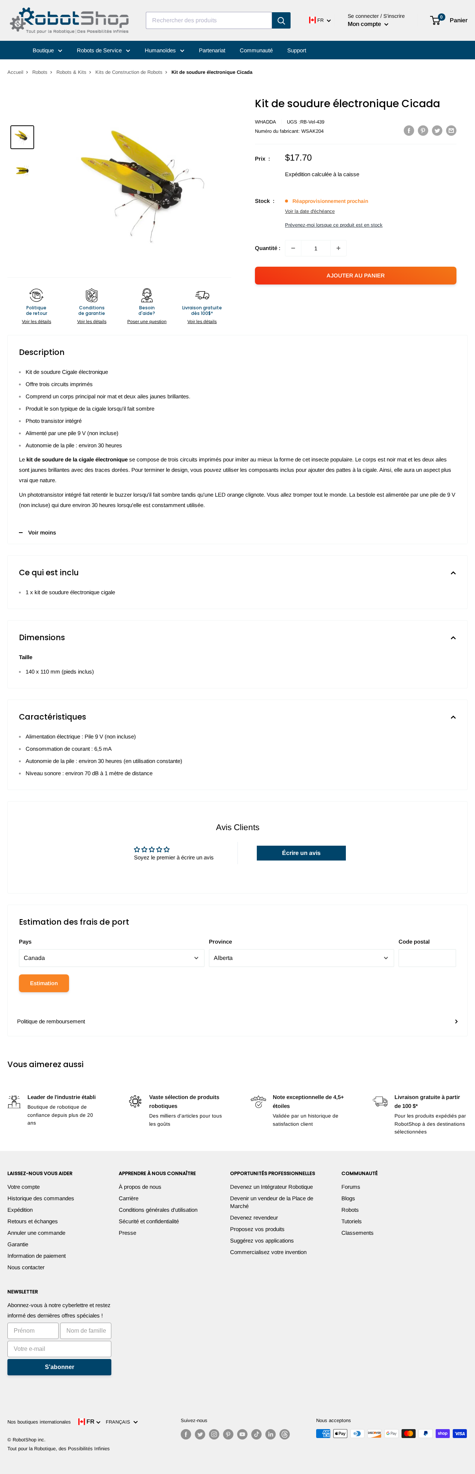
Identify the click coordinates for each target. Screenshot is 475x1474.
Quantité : (268, 248)
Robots (40, 72)
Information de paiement (36, 1256)
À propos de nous (140, 1187)
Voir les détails (36, 321)
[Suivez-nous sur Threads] (284, 1434)
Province (220, 941)
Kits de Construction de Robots (129, 72)
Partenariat (212, 50)
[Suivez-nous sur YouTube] (242, 1434)
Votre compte (23, 1187)
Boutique (44, 50)
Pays (25, 941)
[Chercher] (281, 20)
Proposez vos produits (257, 1229)
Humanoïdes (161, 50)
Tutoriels (351, 1221)
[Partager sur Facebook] (409, 130)
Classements (357, 1233)
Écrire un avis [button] (301, 853)
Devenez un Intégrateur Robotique (271, 1187)
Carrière (128, 1198)
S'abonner (59, 1367)
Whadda (265, 122)
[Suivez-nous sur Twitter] (200, 1434)
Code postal (414, 941)
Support (296, 50)
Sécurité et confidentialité (149, 1221)
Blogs (348, 1198)
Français (119, 1422)
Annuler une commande (36, 1233)
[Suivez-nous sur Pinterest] (228, 1434)
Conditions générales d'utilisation (158, 1210)
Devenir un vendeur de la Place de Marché (271, 1202)
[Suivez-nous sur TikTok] (256, 1434)
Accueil (15, 72)
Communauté (256, 50)
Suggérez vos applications (262, 1240)
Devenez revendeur (254, 1217)
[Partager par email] (451, 130)
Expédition (20, 1210)
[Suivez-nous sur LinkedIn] (270, 1434)
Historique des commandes (40, 1198)
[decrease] (293, 248)
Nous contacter (26, 1267)
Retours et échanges (32, 1221)
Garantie (17, 1244)
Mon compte (365, 24)
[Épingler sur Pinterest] (423, 130)
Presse (127, 1233)
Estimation (44, 983)
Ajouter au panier (356, 275)
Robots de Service (100, 50)
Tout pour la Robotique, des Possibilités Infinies (58, 1448)
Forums (350, 1187)
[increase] (338, 248)
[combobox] (209, 20)
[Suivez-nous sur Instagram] (214, 1434)
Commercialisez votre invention (268, 1252)
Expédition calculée (308, 174)
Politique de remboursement (51, 1021)
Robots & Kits (71, 72)
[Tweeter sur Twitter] (437, 130)
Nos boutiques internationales (39, 1422)
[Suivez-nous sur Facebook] (186, 1434)
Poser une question (147, 321)
